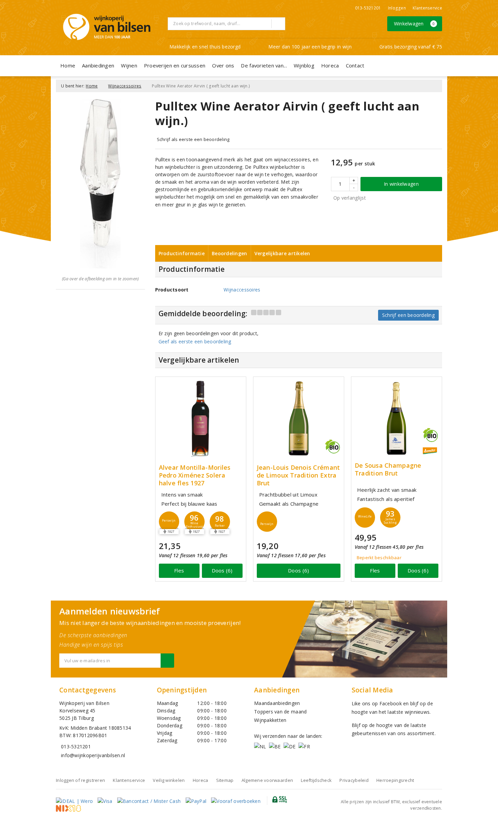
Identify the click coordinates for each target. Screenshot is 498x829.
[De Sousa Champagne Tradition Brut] (396, 418)
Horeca (330, 65)
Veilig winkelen (169, 780)
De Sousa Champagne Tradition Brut (388, 469)
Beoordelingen (229, 253)
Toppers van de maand (280, 711)
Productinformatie (182, 253)
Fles (179, 570)
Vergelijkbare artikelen (282, 253)
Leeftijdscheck (316, 780)
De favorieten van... (264, 65)
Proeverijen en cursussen (174, 65)
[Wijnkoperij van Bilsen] (107, 27)
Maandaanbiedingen (277, 703)
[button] (169, 521)
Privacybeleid (353, 780)
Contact (355, 65)
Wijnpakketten (270, 720)
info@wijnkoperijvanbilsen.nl (93, 755)
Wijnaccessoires (124, 86)
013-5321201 (368, 8)
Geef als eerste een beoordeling (195, 341)
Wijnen (129, 65)
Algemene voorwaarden (267, 780)
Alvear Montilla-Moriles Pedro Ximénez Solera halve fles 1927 (195, 475)
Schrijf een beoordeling (408, 315)
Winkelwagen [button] (414, 23)
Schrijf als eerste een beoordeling (193, 139)
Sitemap (225, 780)
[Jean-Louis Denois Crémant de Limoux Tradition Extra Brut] (298, 418)
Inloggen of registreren (80, 780)
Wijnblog (304, 65)
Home (67, 65)
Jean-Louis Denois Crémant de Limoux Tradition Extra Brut (298, 475)
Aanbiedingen (98, 65)
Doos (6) (222, 570)
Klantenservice (427, 8)
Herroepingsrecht (395, 780)
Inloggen (397, 8)
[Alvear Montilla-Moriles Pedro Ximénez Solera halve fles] (200, 418)
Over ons (223, 65)
